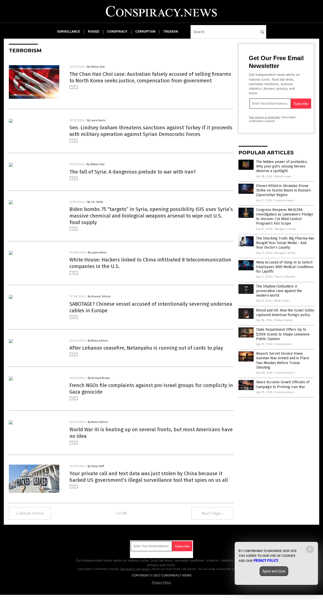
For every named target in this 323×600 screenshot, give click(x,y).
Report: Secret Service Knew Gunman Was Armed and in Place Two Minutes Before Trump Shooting (282, 360)
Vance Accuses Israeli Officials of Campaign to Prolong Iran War (282, 384)
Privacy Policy (161, 582)
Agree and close (273, 571)
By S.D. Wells (95, 202)
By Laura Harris (96, 120)
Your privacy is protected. (264, 117)
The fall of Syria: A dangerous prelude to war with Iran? (132, 172)
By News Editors (98, 340)
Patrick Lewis (283, 176)
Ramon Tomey (283, 320)
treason (170, 31)
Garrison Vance (284, 200)
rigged (93, 31)
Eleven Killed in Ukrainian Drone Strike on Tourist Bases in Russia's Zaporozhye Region (283, 190)
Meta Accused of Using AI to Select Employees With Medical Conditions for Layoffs (284, 267)
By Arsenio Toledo (99, 296)
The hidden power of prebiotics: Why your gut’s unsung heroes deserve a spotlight (282, 166)
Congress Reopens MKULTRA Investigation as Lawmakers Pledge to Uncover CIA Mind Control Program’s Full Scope (284, 217)
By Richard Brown (99, 378)
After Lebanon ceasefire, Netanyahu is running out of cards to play (146, 348)
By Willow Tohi (96, 66)
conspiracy (117, 31)
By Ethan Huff (96, 466)
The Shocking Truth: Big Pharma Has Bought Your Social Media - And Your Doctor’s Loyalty (285, 243)
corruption (145, 31)
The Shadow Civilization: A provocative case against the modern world (279, 291)
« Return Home (30, 513)
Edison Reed (283, 344)
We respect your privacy (135, 568)
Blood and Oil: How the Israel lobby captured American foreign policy (285, 312)
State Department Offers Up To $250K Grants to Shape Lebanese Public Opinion (283, 334)
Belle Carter (282, 300)
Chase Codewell (285, 276)
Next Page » (212, 513)
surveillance (68, 31)
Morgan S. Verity (285, 229)
